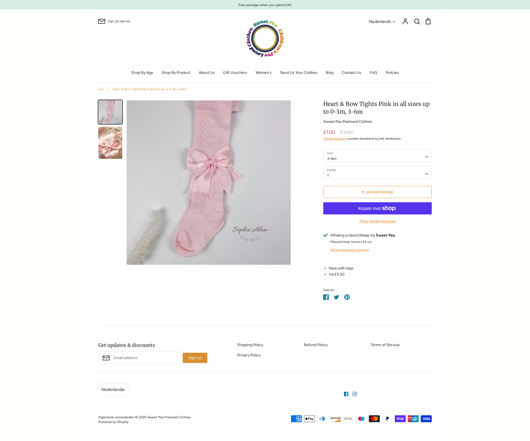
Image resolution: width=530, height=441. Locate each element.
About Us (207, 72)
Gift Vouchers (235, 72)
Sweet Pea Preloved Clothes (347, 121)
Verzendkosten (334, 138)
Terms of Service (385, 345)
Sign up (195, 358)
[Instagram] (352, 393)
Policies (392, 72)
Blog (329, 72)
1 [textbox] (328, 175)
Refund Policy (316, 345)
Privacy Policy (249, 355)
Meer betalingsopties (377, 221)
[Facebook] (344, 393)
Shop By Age (142, 72)
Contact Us (351, 72)
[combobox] (377, 155)
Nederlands (380, 21)
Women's (264, 72)
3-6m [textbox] (331, 158)
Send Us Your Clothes (298, 72)
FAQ (373, 72)
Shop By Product (175, 72)
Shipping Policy (250, 345)
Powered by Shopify (113, 422)
